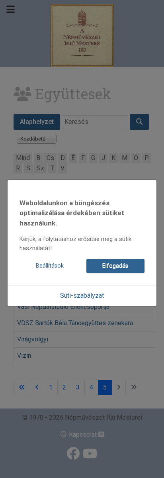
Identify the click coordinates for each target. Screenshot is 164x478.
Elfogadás (115, 265)
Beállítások (50, 265)
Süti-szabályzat (82, 295)
